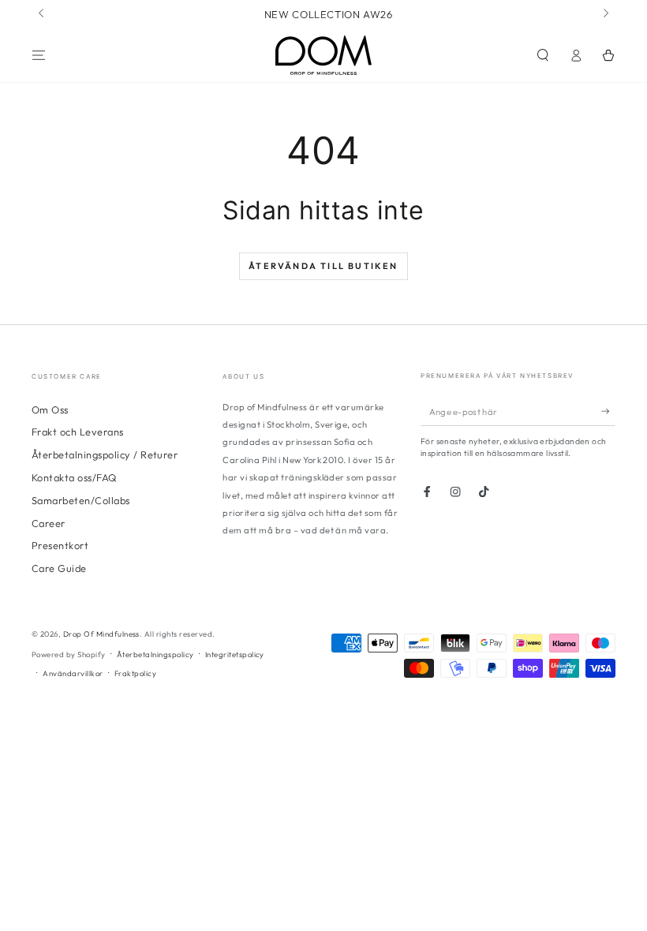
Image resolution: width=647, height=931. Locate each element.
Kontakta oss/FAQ (74, 477)
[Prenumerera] (608, 411)
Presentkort (60, 545)
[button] (542, 55)
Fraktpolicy (135, 673)
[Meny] (38, 55)
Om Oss (50, 409)
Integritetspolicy (234, 654)
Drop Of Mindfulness (101, 633)
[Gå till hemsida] (323, 55)
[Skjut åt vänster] (42, 14)
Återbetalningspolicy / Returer (105, 454)
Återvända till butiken (323, 265)
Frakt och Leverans (78, 431)
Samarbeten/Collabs (81, 500)
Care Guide (59, 568)
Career (48, 523)
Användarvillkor (73, 673)
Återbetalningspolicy (155, 654)
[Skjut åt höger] (604, 14)
